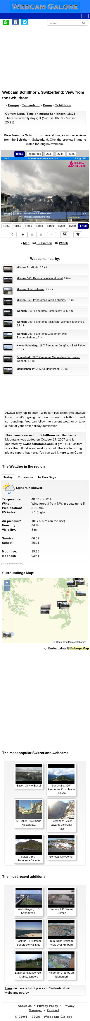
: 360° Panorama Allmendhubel (40, 278)
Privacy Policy (47, 1006)
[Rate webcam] (77, 234)
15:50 (61, 226)
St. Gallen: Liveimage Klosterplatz (28, 823)
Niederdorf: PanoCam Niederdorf (61, 974)
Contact (53, 1010)
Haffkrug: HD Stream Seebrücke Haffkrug (28, 943)
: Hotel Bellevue (30, 289)
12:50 (28, 226)
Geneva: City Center (61, 856)
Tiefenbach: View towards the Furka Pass (61, 825)
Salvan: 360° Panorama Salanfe (28, 858)
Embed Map (57, 648)
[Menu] (85, 16)
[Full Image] (64, 234)
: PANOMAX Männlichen (38, 369)
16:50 (72, 226)
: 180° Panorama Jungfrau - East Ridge (51, 345)
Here (8, 988)
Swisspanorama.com (38, 444)
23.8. (49, 153)
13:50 (39, 226)
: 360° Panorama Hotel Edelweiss (41, 300)
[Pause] (32, 234)
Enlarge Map (79, 648)
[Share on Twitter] (25, 22)
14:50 (50, 226)
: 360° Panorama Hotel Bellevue (41, 311)
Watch (63, 243)
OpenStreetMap (64, 642)
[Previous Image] (12, 234)
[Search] (83, 23)
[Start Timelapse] (23, 234)
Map (26, 243)
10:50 (6, 226)
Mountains (12, 439)
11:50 (17, 226)
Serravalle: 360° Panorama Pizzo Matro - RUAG (61, 789)
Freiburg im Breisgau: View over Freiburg (61, 943)
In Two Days (47, 477)
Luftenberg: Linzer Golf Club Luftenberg (28, 974)
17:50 (83, 226)
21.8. (71, 153)
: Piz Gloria (27, 267)
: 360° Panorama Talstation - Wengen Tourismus (50, 321)
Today (19, 153)
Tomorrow (25, 477)
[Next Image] (51, 234)
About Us (25, 1006)
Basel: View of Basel (29, 785)
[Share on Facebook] (15, 22)
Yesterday (34, 153)
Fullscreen (44, 243)
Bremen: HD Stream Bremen (61, 911)
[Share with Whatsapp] (6, 22)
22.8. (60, 153)
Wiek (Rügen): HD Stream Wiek (29, 911)
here (34, 452)
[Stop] (40, 234)
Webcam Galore (58, 1016)
